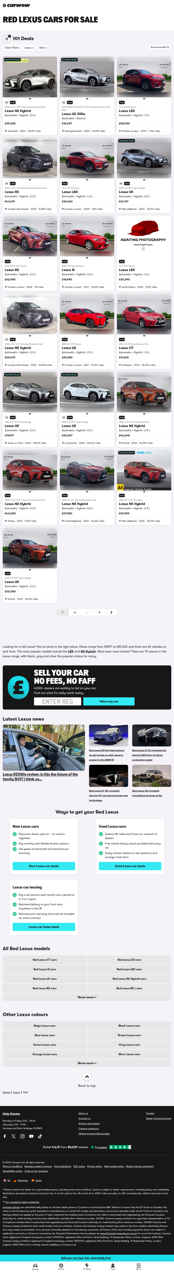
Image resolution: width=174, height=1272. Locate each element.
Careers (150, 1113)
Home (6, 1092)
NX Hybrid (88, 651)
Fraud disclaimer (62, 1166)
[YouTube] (31, 1137)
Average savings (11, 1207)
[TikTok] (40, 1137)
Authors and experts (89, 1123)
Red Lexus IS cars (44, 969)
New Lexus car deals (44, 866)
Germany (23, 1180)
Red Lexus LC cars (45, 978)
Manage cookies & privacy (38, 1166)
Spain (38, 1180)
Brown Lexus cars (129, 1035)
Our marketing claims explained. (22, 1202)
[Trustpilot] (109, 1147)
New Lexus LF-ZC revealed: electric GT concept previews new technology (108, 795)
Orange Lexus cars (44, 1054)
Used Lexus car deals (130, 866)
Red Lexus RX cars (45, 988)
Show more (86, 997)
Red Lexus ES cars (129, 959)
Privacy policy (94, 1166)
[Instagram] (22, 1137)
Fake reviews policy (114, 1166)
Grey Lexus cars (129, 1044)
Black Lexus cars (129, 1025)
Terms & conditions (12, 1166)
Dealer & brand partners (158, 1118)
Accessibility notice (12, 1171)
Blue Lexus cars (45, 1035)
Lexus (16, 1092)
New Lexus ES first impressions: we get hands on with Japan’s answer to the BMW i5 (106, 755)
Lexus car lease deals (44, 927)
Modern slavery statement (140, 1166)
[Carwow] (16, 5)
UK (8, 1180)
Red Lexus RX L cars (129, 988)
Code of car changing (36, 1171)
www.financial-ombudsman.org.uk (119, 1233)
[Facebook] (5, 1137)
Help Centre (11, 1114)
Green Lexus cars (44, 1044)
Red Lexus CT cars (45, 959)
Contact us (84, 1118)
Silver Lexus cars (129, 1054)
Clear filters (12, 47)
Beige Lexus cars (45, 1025)
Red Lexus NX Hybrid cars (129, 978)
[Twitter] (14, 1137)
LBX (71, 651)
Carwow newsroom (89, 1128)
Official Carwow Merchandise (94, 1133)
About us (83, 1113)
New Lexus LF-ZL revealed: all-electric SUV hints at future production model (149, 755)
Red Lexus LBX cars (129, 969)
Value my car (109, 701)
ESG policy (79, 1166)
